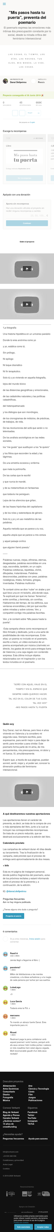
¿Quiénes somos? (12, 1120)
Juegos (32, 1097)
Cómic (31, 1091)
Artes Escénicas (11, 1088)
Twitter (31, 1115)
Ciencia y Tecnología (38, 1088)
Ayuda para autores (38, 1138)
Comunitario (9, 1091)
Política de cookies (21, 1222)
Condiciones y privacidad (13, 1160)
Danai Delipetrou (18, 82)
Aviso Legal (8, 1164)
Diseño (6, 1094)
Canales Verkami (11, 1117)
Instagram (32, 1120)
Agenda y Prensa (11, 1115)
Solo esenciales (23, 1227)
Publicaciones (35, 1100)
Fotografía (8, 1097)
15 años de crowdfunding (10, 1125)
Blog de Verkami (11, 1112)
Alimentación (9, 1085)
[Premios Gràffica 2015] (10, 1194)
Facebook (32, 1112)
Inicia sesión (34, 938)
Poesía (41, 82)
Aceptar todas (43, 1227)
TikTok (31, 1123)
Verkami (27, 4)
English (32, 122)
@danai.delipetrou (16, 891)
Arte (30, 1085)
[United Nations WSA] (43, 1194)
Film (30, 1094)
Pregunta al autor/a (13, 916)
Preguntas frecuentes (13, 1138)
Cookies (6, 1168)
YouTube (32, 1117)
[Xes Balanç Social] (27, 1194)
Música (6, 1100)
